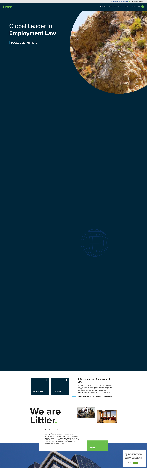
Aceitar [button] (135, 463)
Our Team (57, 391)
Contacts (134, 7)
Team (110, 7)
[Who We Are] (46, 380)
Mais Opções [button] (129, 463)
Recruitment (127, 7)
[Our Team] (66, 380)
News (119, 7)
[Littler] (105, 442)
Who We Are (103, 7)
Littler (115, 7)
